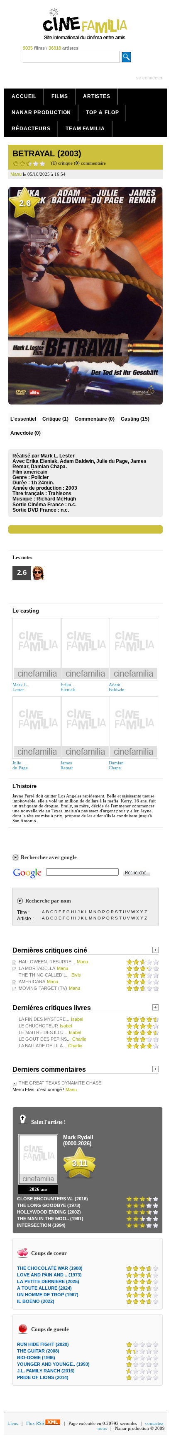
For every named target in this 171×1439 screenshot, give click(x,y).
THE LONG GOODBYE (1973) (49, 1205)
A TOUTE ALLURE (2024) (44, 1288)
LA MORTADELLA (37, 968)
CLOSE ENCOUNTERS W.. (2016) (52, 1198)
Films (59, 96)
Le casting (25, 611)
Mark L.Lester (20, 687)
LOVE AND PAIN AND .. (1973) (49, 1274)
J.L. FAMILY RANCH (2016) (46, 1370)
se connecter (149, 77)
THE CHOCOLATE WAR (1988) (50, 1268)
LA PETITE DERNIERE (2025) (48, 1281)
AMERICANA (32, 981)
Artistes (96, 96)
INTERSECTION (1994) (41, 1225)
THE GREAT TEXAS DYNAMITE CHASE (60, 1082)
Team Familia (85, 129)
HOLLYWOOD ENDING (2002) (49, 1211)
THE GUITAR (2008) (38, 1350)
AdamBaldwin (117, 687)
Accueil (24, 96)
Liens (12, 1423)
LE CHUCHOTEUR (38, 1025)
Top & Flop (102, 112)
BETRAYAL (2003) (46, 153)
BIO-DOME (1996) (36, 1357)
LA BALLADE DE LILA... (42, 1045)
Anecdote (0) (25, 433)
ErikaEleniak (68, 687)
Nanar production (41, 112)
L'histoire (24, 786)
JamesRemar (67, 765)
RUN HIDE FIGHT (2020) (43, 1344)
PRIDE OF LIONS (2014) (42, 1377)
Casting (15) (135, 419)
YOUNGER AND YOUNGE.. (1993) (53, 1364)
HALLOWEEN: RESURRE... (47, 961)
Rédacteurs (31, 129)
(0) (95, 419)
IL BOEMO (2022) (35, 1301)
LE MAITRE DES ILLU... (43, 1032)
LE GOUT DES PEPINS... (45, 1039)
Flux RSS (35, 1423)
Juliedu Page (20, 765)
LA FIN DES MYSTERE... (44, 1019)
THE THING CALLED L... (44, 974)
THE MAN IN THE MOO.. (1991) (50, 1218)
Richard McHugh (56, 499)
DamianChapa (116, 765)
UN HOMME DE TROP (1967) (47, 1294)
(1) (55, 419)
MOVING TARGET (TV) (43, 988)
